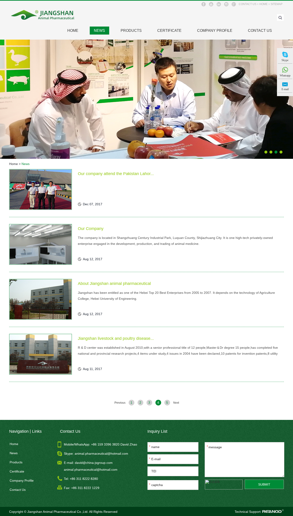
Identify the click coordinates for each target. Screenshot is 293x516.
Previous (119, 402)
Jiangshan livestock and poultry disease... (116, 338)
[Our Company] (40, 244)
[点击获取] (224, 484)
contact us (247, 4)
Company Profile (214, 30)
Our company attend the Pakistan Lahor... (116, 173)
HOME (72, 30)
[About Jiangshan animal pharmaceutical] (40, 299)
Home (13, 164)
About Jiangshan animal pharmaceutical (114, 283)
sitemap (276, 4)
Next (176, 402)
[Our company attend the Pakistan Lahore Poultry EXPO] (40, 189)
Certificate (169, 30)
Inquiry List (157, 431)
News (99, 30)
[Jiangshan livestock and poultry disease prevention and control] (40, 354)
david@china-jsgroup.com (94, 463)
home (263, 4)
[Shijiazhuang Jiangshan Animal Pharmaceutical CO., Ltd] (43, 15)
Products (131, 30)
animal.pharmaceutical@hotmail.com (101, 453)
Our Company (90, 228)
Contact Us (260, 30)
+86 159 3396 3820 (105, 444)
